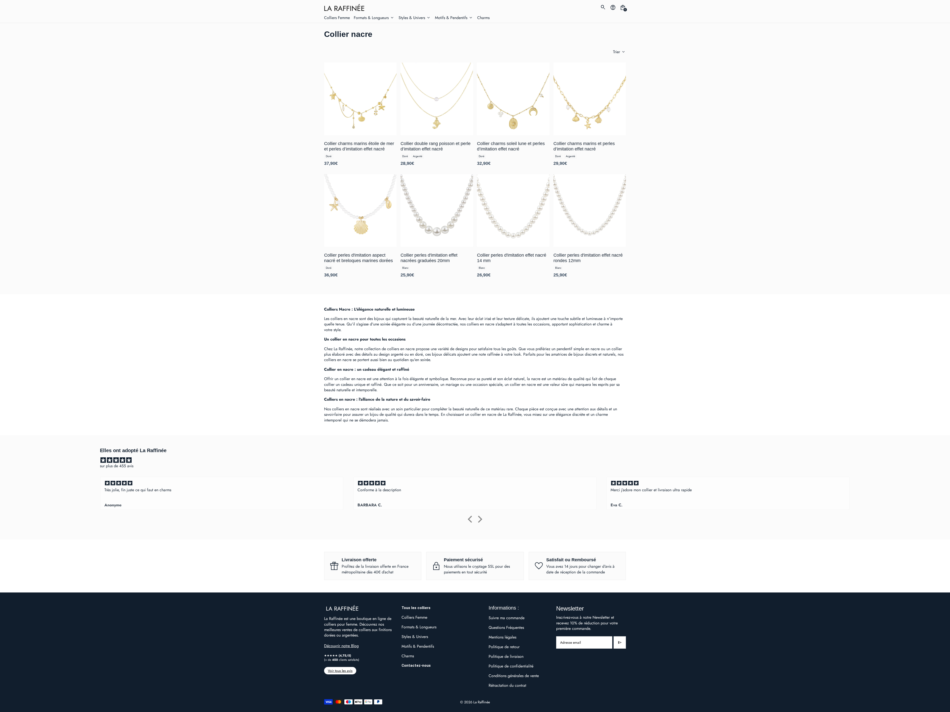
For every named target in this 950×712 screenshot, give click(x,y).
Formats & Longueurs (419, 627)
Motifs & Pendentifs (418, 646)
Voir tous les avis (340, 670)
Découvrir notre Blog (341, 646)
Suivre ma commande (506, 618)
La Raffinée (481, 702)
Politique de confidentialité (511, 666)
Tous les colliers (416, 608)
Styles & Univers (415, 636)
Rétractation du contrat (507, 685)
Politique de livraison (506, 656)
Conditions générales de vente (514, 676)
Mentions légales (502, 637)
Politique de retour (504, 647)
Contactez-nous (416, 665)
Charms (408, 656)
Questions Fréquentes (506, 627)
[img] (477, 460)
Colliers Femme (414, 617)
